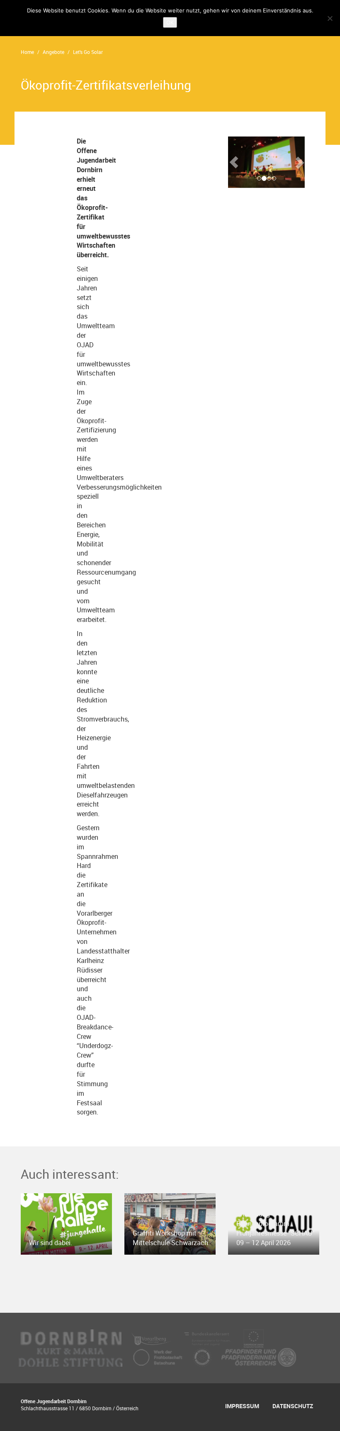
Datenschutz (292, 1406)
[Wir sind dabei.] (66, 1223)
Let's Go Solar (88, 52)
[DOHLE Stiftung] (71, 1356)
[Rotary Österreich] (203, 1356)
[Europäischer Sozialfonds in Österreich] (253, 1338)
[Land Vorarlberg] (152, 1338)
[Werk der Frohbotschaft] (158, 1356)
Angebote (53, 52)
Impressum (242, 1406)
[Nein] (329, 18)
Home (27, 52)
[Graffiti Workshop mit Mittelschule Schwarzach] (170, 1223)
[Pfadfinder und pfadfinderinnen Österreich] (258, 1356)
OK (170, 22)
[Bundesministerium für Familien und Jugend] (208, 1338)
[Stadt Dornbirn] (71, 1338)
